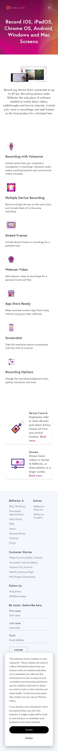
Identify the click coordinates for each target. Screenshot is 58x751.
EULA (12, 543)
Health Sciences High (21, 571)
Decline (29, 738)
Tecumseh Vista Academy (23, 562)
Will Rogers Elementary (22, 576)
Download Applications (16, 512)
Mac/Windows (17, 506)
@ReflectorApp (17, 596)
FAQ (11, 523)
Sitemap (14, 538)
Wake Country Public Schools (26, 557)
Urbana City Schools (21, 567)
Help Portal (15, 519)
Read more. (36, 475)
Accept (29, 729)
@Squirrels (15, 591)
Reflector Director (39, 508)
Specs (12, 528)
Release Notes (17, 533)
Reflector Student (39, 516)
